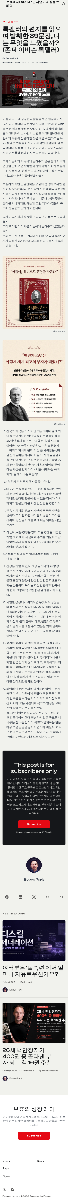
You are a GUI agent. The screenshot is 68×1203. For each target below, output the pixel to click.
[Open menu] (4, 4)
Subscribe (34, 824)
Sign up (7, 1176)
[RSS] (12, 1189)
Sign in (48, 832)
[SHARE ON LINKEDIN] (20, 897)
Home (6, 1161)
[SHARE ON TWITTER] (34, 897)
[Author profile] (34, 865)
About (40, 1161)
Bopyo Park (12, 58)
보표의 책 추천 (11, 22)
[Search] (63, 4)
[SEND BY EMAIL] (61, 897)
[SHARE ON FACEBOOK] (7, 897)
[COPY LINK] (47, 897)
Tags (6, 1168)
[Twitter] (4, 1189)
